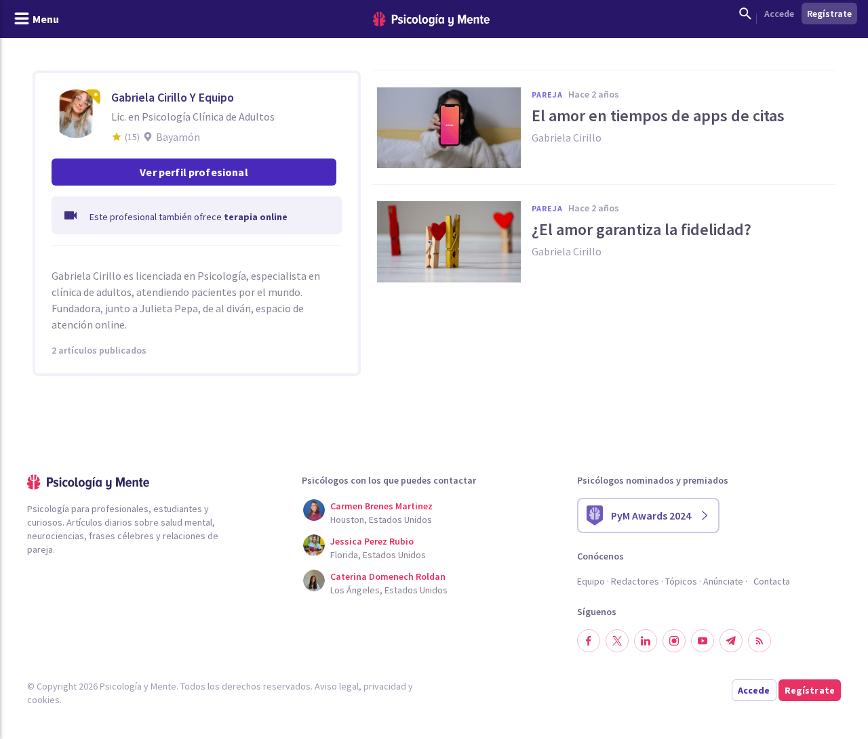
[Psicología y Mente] (431, 19)
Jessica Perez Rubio (372, 541)
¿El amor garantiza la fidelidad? (641, 229)
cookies (43, 700)
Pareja (547, 94)
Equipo (591, 581)
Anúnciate (723, 581)
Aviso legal (337, 686)
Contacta (771, 581)
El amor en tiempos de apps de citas (658, 115)
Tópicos (681, 581)
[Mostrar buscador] (745, 13)
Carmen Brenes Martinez (381, 506)
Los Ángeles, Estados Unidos (389, 590)
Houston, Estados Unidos (381, 519)
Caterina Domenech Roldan (388, 576)
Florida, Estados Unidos (378, 555)
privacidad (384, 686)
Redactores (635, 581)
